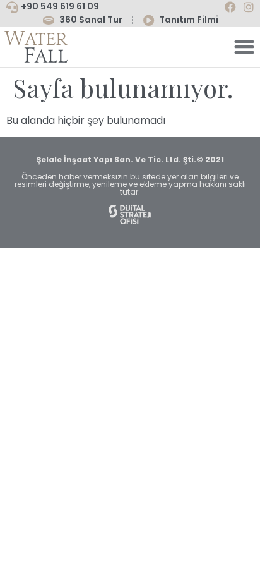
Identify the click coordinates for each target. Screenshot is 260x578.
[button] (244, 46)
